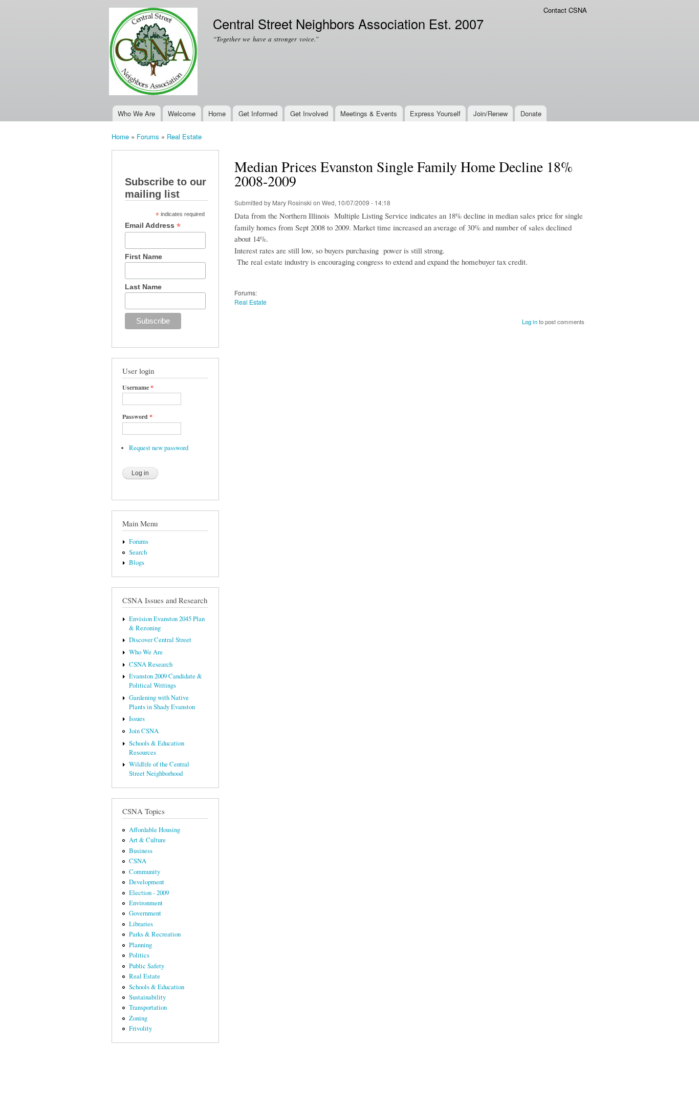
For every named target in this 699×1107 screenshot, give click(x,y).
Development (146, 882)
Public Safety (146, 966)
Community (144, 871)
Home (217, 113)
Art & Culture (147, 840)
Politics (139, 955)
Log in (529, 321)
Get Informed (257, 113)
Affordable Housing (154, 829)
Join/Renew (490, 113)
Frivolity (140, 1028)
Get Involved (309, 113)
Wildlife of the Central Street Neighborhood (159, 769)
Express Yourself (435, 113)
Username (138, 388)
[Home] (154, 52)
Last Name (143, 287)
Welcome (181, 113)
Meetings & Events (368, 113)
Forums (148, 136)
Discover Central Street (160, 639)
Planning (140, 945)
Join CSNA (144, 731)
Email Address (153, 225)
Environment (146, 903)
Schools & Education (156, 987)
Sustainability (147, 997)
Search (138, 552)
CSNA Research (150, 664)
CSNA (137, 861)
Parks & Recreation (155, 934)
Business (140, 850)
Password (137, 417)
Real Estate (184, 136)
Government (145, 913)
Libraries (141, 924)
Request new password (158, 447)
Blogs (136, 562)
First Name (143, 256)
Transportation (148, 1007)
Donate (530, 113)
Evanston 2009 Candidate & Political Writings (165, 681)
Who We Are (136, 113)
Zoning (138, 1018)
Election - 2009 (149, 892)
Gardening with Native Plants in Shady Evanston (162, 702)
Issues (137, 718)
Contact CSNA (565, 10)
